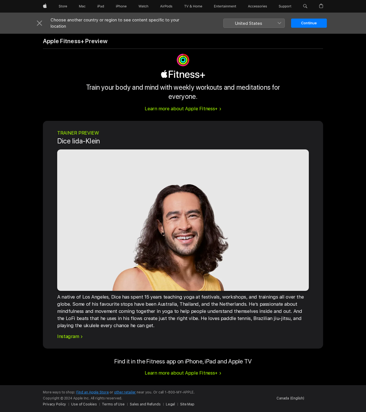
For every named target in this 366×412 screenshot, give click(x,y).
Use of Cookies (84, 404)
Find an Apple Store (92, 392)
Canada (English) (290, 398)
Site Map (187, 404)
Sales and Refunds (145, 404)
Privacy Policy (54, 404)
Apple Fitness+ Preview (75, 41)
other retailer (125, 392)
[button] (305, 6)
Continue (309, 23)
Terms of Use (113, 404)
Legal (170, 404)
